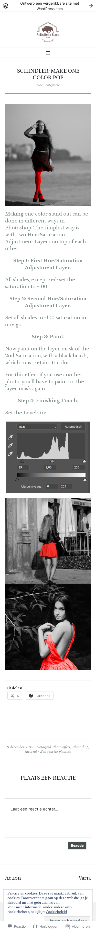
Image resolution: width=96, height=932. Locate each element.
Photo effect (61, 747)
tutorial (31, 751)
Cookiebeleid (56, 912)
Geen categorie (48, 85)
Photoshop (80, 747)
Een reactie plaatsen (55, 751)
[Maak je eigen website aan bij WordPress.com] (48, 6)
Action (13, 878)
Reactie (77, 845)
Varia (85, 878)
